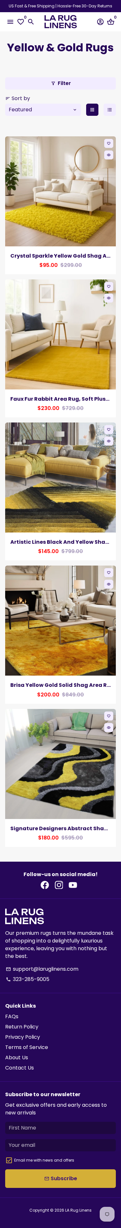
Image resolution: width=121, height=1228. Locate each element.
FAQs (11, 1016)
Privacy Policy (22, 1037)
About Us (16, 1057)
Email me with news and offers (44, 1160)
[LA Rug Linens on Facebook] (45, 885)
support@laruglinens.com (42, 969)
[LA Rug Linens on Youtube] (73, 885)
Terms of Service (26, 1047)
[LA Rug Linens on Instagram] (59, 885)
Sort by (17, 98)
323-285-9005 (27, 979)
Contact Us (19, 1067)
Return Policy (21, 1026)
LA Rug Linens (78, 1210)
